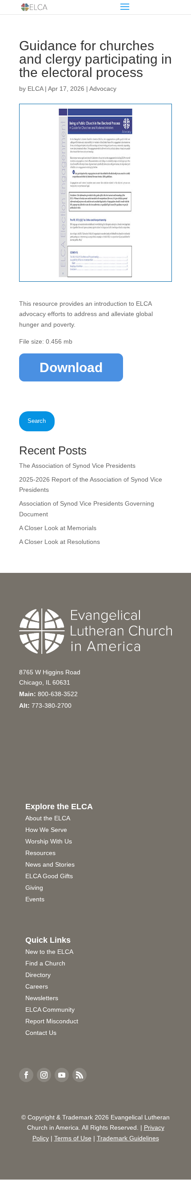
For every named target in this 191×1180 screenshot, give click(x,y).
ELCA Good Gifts (49, 876)
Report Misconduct (51, 1021)
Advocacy (102, 88)
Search (37, 421)
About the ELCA (47, 818)
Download (71, 367)
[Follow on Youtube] (62, 1075)
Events (34, 899)
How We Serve (46, 829)
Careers (36, 986)
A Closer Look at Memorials (57, 527)
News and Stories (50, 864)
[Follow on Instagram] (44, 1075)
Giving (34, 887)
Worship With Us (48, 841)
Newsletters (41, 998)
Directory (38, 974)
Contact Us (40, 1032)
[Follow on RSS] (79, 1075)
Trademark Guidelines (128, 1138)
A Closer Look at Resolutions (59, 541)
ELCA (35, 88)
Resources (40, 852)
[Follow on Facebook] (26, 1075)
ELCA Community (50, 1009)
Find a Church (45, 963)
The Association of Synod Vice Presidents (77, 465)
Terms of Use (73, 1138)
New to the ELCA (49, 951)
